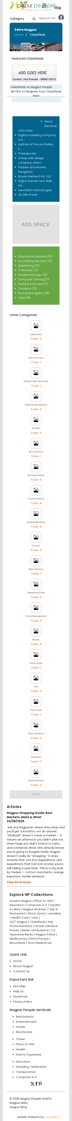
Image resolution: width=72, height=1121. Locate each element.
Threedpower (27, 153)
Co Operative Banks (32, 932)
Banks (26, 930)
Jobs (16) (24, 298)
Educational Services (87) (35, 256)
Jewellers (54, 913)
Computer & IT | (38, 905)
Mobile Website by (39, 1117)
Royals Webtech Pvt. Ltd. (34, 176)
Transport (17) (27, 288)
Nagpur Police (45, 934)
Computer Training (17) (33, 279)
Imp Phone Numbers (31, 924)
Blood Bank (17, 943)
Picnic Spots (37, 913)
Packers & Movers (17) (33, 284)
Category (17, 18)
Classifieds (37, 922)
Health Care (20, 918)
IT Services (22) (28, 270)
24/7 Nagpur (18, 922)
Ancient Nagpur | (22, 901)
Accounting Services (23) (35, 261)
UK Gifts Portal (27, 195)
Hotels (39, 926)
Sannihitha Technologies (35, 190)
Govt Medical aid (40, 943)
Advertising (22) (29, 266)
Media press (18, 939)
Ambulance (40, 930)
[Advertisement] (36, 840)
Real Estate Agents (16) (33, 293)
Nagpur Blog (18, 1107)
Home (18, 34)
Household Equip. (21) (32, 275)
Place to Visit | (44, 901)
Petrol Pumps (38, 939)
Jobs (34, 918)
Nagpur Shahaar (34, 909)
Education (17, 905)
